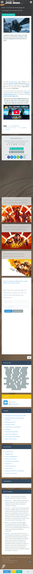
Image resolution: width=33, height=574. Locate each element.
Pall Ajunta (7, 508)
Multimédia (7, 378)
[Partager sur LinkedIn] (21, 157)
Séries (24, 382)
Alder (6, 498)
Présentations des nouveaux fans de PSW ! (15, 415)
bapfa (13, 283)
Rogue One (23, 380)
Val (14, 83)
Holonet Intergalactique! (11, 456)
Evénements (17, 373)
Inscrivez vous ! (18, 311)
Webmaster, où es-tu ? (10, 422)
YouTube (24, 127)
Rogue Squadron (11, 382)
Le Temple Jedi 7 (9, 451)
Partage (6, 571)
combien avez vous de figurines (13, 427)
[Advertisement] (16, 60)
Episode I (18, 367)
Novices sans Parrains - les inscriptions (14, 471)
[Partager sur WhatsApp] (18, 157)
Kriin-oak (7, 496)
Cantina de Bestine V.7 (10, 466)
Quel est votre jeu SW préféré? (12, 436)
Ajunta (19, 518)
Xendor (19, 513)
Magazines (22, 376)
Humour (8, 374)
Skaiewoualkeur (7, 283)
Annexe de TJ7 (8, 463)
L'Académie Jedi (9, 454)
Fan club (24, 373)
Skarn (21, 281)
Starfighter (25, 383)
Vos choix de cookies (21, 557)
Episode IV (16, 369)
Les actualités (10, 281)
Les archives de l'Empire (11, 473)
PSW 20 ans (9, 380)
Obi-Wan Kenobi (16, 378)
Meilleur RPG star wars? (11, 439)
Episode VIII (9, 373)
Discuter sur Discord (17, 148)
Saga (19, 382)
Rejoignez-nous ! (6, 559)
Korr (6, 516)
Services (6, 383)
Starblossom (8, 500)
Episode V (8, 371)
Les (18, 94)
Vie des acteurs (16, 389)
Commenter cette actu (18, 152)
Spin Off (18, 383)
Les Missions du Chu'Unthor (12, 461)
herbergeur (8, 429)
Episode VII (23, 371)
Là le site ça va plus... (10, 424)
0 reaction (7, 129)
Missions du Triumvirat (10, 459)
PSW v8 (3, 557)
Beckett (11, 83)
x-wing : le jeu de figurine (11, 434)
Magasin (15, 376)
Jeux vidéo (23, 374)
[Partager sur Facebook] (8, 157)
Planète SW (25, 378)
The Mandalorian (11, 387)
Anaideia (17, 283)
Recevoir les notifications (8, 14)
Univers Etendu (22, 387)
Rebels (16, 380)
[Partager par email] (24, 157)
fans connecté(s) (14, 403)
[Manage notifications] (30, 561)
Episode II (25, 367)
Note (18, 571)
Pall (16, 508)
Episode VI (16, 371)
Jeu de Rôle (16, 374)
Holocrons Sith (8, 468)
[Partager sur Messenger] (11, 157)
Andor (6, 367)
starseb (26, 281)
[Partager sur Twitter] (15, 157)
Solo (16, 81)
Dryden (28, 85)
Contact (29, 557)
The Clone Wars (21, 385)
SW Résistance (11, 385)
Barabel (7, 522)
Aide (13, 571)
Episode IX (23, 369)
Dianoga (7, 533)
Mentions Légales (10, 557)
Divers (12, 367)
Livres (9, 376)
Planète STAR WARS (13, 2)
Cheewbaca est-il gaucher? (11, 431)
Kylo (8, 96)
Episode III (9, 369)
